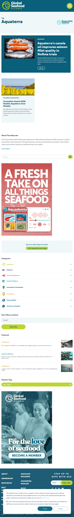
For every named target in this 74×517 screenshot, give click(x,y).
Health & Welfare (7, 354)
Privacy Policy (45, 498)
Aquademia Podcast (26, 482)
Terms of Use (39, 514)
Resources (6, 483)
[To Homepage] (13, 5)
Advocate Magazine (25, 475)
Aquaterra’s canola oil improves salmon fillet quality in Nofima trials (52, 48)
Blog (23, 488)
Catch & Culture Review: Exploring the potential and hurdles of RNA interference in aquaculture (26, 357)
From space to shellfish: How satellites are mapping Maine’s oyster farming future (26, 345)
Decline (60, 508)
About (4, 474)
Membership (7, 478)
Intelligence (5, 342)
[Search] (70, 157)
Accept (45, 508)
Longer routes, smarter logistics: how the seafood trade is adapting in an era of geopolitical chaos (29, 369)
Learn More (5, 149)
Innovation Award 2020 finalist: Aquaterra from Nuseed (14, 103)
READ (41, 68)
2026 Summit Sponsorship (37, 248)
